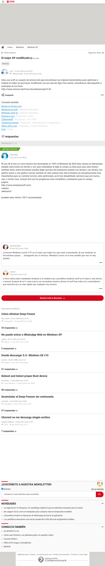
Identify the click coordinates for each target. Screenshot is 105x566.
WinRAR (7, 546)
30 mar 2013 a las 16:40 (19, 248)
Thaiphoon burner (10, 122)
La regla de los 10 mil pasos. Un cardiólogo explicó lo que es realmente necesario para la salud (43, 508)
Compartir (9, 95)
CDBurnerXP (7, 119)
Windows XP (32, 47)
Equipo (33, 554)
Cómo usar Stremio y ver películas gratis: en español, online (28, 535)
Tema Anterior (10, 53)
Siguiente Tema (94, 53)
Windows (20, 47)
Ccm (3, 129)
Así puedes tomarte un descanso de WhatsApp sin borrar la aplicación (33, 515)
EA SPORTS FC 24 (11, 531)
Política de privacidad (61, 554)
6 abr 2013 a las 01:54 (18, 274)
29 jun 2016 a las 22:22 (33, 74)
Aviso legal (83, 554)
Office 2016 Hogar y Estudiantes (17, 543)
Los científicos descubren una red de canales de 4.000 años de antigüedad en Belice (39, 519)
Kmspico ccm (7, 116)
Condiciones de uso (44, 554)
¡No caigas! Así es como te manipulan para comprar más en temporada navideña (38, 512)
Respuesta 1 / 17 (9, 143)
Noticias (7, 489)
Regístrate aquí (23, 554)
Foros (10, 47)
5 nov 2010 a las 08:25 (18, 157)
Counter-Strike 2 (10, 539)
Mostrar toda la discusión (51, 298)
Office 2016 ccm (9, 126)
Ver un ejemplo (97, 489)
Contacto (74, 554)
